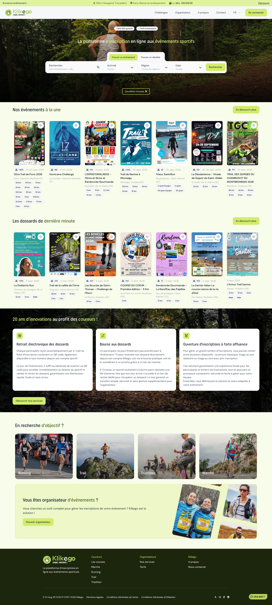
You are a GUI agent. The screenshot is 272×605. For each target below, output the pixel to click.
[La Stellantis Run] (29, 268)
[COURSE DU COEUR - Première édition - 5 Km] (136, 268)
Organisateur (182, 12)
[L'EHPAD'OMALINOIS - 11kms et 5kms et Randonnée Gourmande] (100, 165)
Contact (221, 12)
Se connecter (256, 12)
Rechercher (215, 67)
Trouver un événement (123, 57)
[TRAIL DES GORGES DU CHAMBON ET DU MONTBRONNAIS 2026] (242, 165)
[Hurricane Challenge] (65, 165)
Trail (93, 577)
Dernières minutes (134, 91)
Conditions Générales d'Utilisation (158, 597)
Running (96, 572)
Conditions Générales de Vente (122, 597)
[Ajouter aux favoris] (40, 125)
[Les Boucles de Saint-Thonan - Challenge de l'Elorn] (100, 268)
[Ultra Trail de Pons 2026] (29, 165)
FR (234, 12)
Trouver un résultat (150, 57)
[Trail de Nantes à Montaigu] (136, 165)
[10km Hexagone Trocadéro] (136, 3)
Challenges (161, 12)
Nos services (147, 562)
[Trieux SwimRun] (171, 165)
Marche (95, 567)
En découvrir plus (246, 109)
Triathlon (96, 582)
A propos (203, 12)
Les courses (98, 562)
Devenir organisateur (38, 522)
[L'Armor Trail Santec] (242, 268)
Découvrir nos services (29, 400)
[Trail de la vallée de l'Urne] (65, 268)
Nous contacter (197, 567)
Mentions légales (94, 597)
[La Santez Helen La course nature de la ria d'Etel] (207, 268)
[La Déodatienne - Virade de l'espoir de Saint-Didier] (207, 165)
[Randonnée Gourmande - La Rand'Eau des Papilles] (171, 268)
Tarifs (143, 567)
